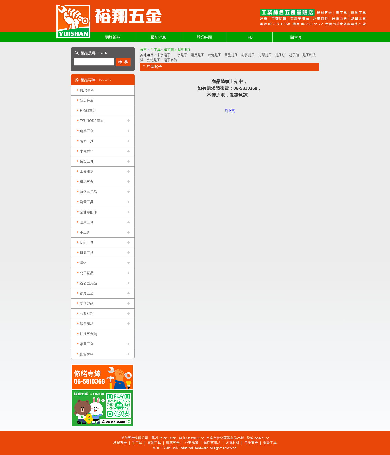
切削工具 (86, 242)
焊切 (83, 263)
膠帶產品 (86, 324)
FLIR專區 (87, 90)
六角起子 (214, 55)
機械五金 (86, 182)
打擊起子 (265, 55)
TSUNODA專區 (91, 121)
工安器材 (86, 171)
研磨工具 (86, 253)
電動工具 (86, 141)
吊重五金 (86, 344)
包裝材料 (86, 313)
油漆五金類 (88, 334)
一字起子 (180, 55)
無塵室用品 (88, 192)
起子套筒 (170, 60)
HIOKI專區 (88, 111)
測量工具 (86, 202)
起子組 (294, 55)
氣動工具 (86, 161)
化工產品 (86, 273)
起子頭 (280, 55)
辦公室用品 (88, 283)
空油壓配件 (88, 212)
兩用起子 (197, 55)
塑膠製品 (86, 303)
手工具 (85, 232)
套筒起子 (153, 60)
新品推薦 (86, 100)
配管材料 (86, 354)
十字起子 (163, 55)
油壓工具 (86, 222)
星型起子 (231, 55)
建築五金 (86, 131)
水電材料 (86, 151)
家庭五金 (86, 293)
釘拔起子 (248, 55)
